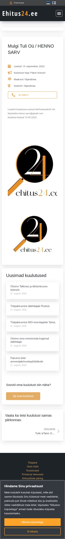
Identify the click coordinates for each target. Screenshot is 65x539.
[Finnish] (53, 2)
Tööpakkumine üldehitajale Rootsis (30, 306)
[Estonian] (47, 2)
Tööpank (32, 462)
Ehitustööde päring (32, 478)
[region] (32, 509)
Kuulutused (32, 470)
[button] (59, 13)
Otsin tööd (32, 466)
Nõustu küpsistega (32, 522)
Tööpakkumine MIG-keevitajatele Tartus (32, 322)
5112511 (23, 95)
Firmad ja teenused (32, 474)
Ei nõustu (32, 531)
